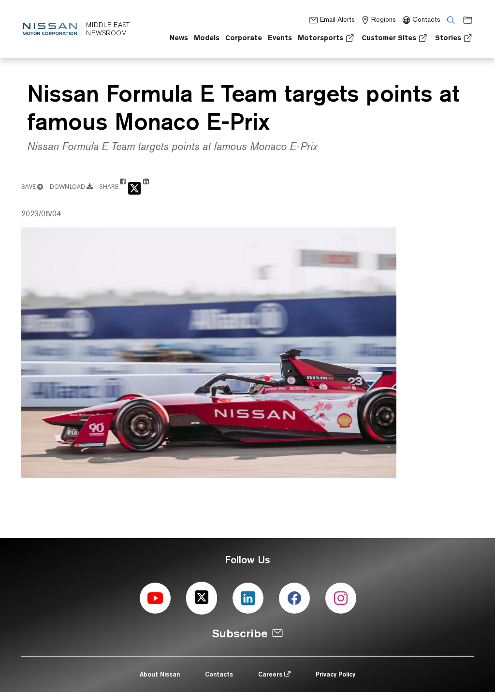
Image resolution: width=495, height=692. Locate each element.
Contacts (426, 19)
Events (280, 37)
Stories (448, 37)
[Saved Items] (465, 20)
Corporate (243, 37)
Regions (383, 19)
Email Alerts (337, 19)
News (179, 37)
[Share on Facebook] (123, 186)
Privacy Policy (335, 674)
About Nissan (160, 674)
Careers (271, 674)
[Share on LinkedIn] (146, 186)
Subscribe (240, 633)
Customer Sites (389, 37)
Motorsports (320, 37)
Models (206, 37)
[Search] (448, 20)
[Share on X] (134, 187)
